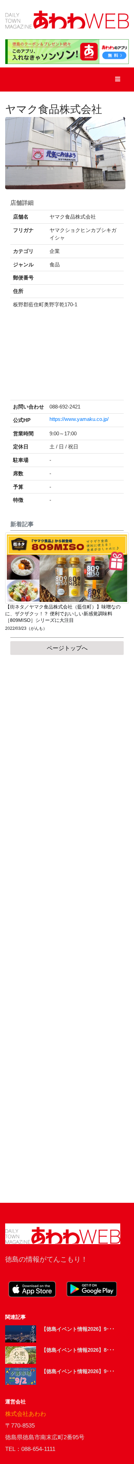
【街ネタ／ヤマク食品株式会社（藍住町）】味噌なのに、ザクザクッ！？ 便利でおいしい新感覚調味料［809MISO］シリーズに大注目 (63, 613)
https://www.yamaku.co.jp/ (79, 419)
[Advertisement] (67, 928)
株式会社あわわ (25, 1414)
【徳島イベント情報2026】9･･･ (78, 1329)
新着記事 (22, 524)
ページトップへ (67, 648)
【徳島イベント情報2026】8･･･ (78, 1350)
